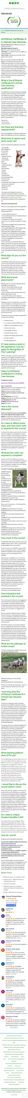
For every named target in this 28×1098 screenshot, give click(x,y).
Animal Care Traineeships (10, 883)
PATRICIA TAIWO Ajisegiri (13, 949)
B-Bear (7, 915)
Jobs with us (14, 1061)
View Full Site (14, 1095)
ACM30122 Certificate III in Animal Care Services (14, 1038)
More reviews (14, 1027)
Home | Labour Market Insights (14, 197)
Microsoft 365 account (9, 762)
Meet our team (18, 1065)
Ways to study (21, 1082)
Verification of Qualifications (10, 1082)
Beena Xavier (9, 1004)
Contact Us (6, 1056)
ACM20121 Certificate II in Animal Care (14, 1035)
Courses (22, 1056)
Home (2, 30)
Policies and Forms (20, 1070)
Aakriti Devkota (10, 963)
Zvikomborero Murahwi (12, 1016)
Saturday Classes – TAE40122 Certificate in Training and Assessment (14, 880)
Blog (14, 1042)
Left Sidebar (9, 1065)
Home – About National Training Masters (16, 1059)
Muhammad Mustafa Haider (13, 941)
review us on (10, 905)
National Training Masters (14, 896)
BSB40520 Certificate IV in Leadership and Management (14, 1045)
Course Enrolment (14, 1056)
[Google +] (13, 3)
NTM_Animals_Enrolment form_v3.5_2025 (11, 845)
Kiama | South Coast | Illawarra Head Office (14, 1063)
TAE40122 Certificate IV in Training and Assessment (14, 1079)
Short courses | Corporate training (14, 1077)
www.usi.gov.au (5, 828)
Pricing (7, 1072)
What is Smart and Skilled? (14, 1084)
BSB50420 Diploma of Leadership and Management (14, 1052)
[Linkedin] (15, 3)
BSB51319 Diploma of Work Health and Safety (14, 1054)
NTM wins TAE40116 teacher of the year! (13, 892)
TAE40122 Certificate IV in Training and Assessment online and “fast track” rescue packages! (14, 888)
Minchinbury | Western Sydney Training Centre (14, 1068)
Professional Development (16, 1072)
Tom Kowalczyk (10, 976)
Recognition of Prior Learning (14, 1075)
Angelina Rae (9, 909)
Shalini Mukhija (9, 990)
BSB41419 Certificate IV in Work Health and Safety (14, 1047)
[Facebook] (10, 3)
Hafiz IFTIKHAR (10, 929)
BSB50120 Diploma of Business (14, 1049)
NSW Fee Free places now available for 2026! (14, 877)
